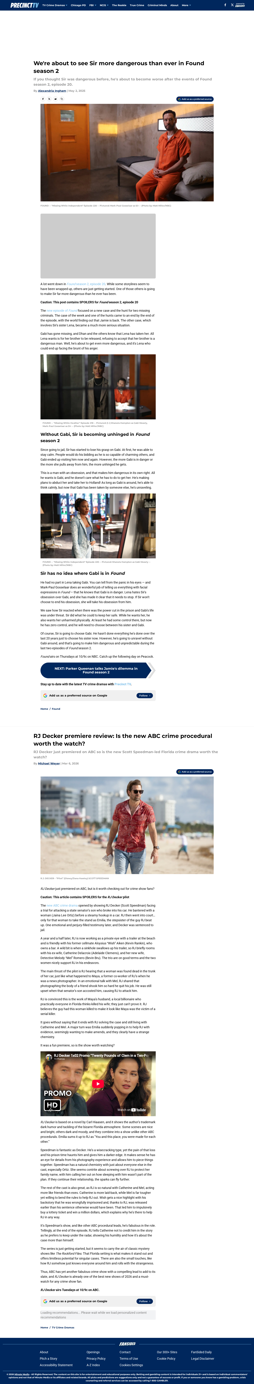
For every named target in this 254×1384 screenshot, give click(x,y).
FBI (91, 5)
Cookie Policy (166, 1358)
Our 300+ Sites (167, 1352)
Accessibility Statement (56, 1365)
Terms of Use (129, 1358)
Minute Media (21, 1374)
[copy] (61, 98)
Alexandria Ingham (52, 90)
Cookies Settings (131, 1365)
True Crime (137, 5)
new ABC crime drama (62, 905)
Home (44, 708)
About (174, 5)
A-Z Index (93, 1365)
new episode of (61, 310)
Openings (93, 1352)
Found (56, 708)
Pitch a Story (48, 1358)
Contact (125, 1352)
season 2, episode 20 (86, 284)
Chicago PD (78, 5)
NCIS (103, 5)
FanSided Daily (201, 1352)
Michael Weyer (49, 763)
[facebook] (225, 4)
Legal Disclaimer (202, 1358)
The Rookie (119, 5)
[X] (232, 4)
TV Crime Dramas (53, 5)
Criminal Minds (157, 5)
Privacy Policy (96, 1358)
